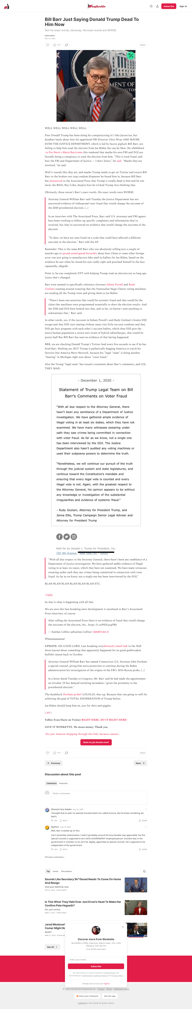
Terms (109, 989)
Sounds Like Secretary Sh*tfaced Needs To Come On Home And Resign (83, 881)
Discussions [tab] (66, 871)
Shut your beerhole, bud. (57, 886)
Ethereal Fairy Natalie (61, 809)
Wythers (55, 826)
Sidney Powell (114, 285)
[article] (96, 886)
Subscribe (169, 6)
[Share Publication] (157, 6)
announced (55, 181)
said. (119, 161)
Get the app (110, 996)
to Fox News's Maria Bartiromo (64, 152)
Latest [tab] (55, 871)
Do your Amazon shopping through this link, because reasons (82, 734)
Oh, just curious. (53, 909)
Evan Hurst (50, 36)
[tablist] (57, 783)
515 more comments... (55, 857)
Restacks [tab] (63, 783)
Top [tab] (48, 871)
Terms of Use (109, 972)
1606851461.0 (100, 632)
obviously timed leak (115, 646)
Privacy (101, 989)
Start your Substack (88, 996)
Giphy (49, 595)
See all (50, 946)
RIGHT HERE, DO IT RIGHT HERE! (104, 720)
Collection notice (121, 989)
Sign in (183, 6)
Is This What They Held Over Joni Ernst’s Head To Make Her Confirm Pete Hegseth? (83, 903)
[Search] (151, 6)
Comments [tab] (52, 783)
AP (48, 713)
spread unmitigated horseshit (79, 253)
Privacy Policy (117, 975)
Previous (55, 763)
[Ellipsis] (146, 809)
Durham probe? (72, 694)
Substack (82, 1003)
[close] (123, 927)
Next (138, 763)
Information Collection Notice (95, 975)
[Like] (47, 45)
